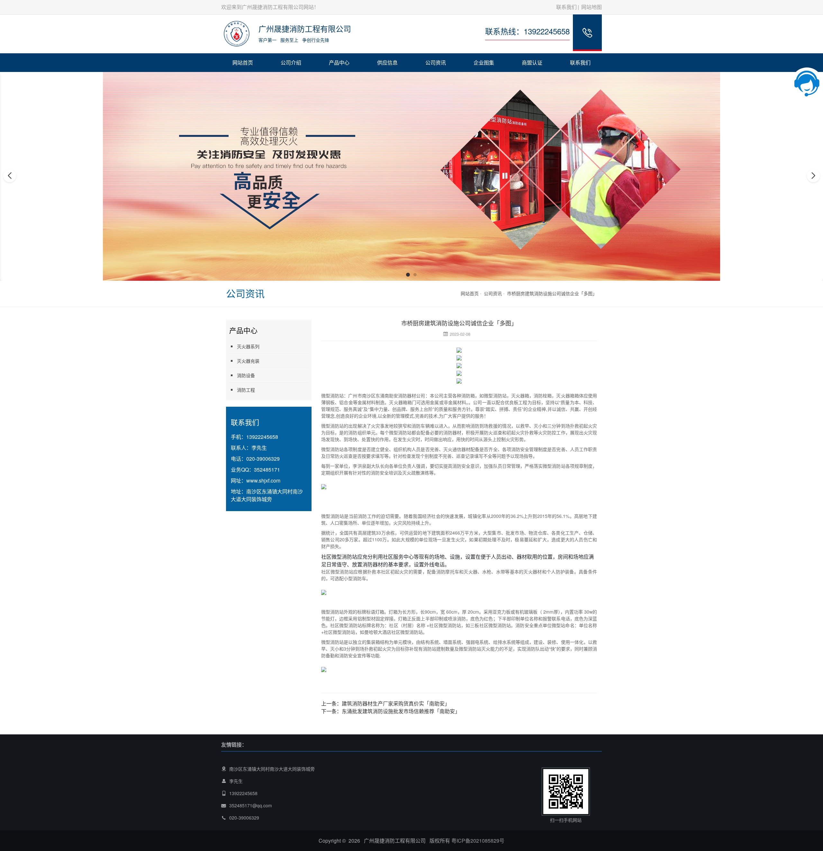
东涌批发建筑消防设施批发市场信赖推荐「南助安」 (401, 711)
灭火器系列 (248, 346)
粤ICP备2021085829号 (477, 840)
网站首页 (242, 62)
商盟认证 (532, 62)
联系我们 (566, 7)
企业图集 (484, 62)
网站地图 (591, 7)
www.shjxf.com (263, 480)
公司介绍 (291, 62)
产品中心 (339, 62)
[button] (408, 275)
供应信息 (387, 62)
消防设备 (246, 375)
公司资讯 (435, 62)
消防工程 (246, 389)
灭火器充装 (248, 361)
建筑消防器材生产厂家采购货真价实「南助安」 (396, 703)
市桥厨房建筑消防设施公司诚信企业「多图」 (552, 293)
